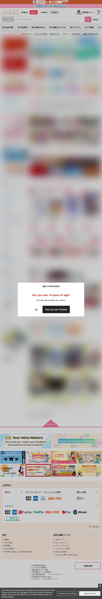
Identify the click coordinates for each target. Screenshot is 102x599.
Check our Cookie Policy (67, 593)
